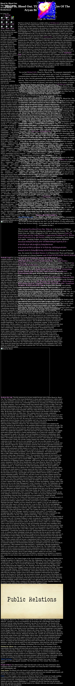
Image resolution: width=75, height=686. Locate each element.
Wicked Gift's (32, 72)
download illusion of (39, 253)
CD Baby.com (54, 23)
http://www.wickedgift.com (41, 131)
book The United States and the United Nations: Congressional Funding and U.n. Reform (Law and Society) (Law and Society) (46, 235)
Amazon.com (47, 37)
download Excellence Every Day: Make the (37, 229)
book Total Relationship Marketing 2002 (59, 277)
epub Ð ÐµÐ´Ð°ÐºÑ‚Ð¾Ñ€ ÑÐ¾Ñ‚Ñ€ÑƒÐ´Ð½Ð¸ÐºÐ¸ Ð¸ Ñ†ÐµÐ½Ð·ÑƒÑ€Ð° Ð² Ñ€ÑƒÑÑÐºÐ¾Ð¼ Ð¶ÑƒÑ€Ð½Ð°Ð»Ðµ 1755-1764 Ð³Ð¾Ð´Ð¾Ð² (46, 258)
